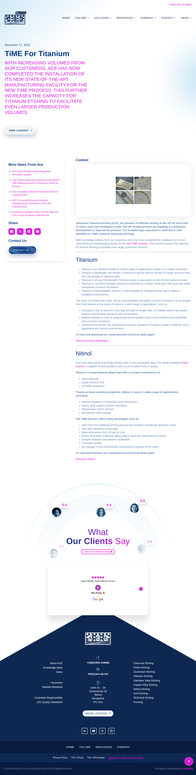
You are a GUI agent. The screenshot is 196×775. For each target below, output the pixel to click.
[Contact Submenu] (174, 18)
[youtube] (94, 731)
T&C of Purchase (96, 757)
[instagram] (111, 731)
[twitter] (102, 731)
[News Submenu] (190, 18)
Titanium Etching (143, 676)
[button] (55, 589)
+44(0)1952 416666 (180, 4)
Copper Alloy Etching (145, 684)
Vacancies (57, 682)
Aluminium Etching (144, 671)
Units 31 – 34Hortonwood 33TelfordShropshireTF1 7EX (98, 695)
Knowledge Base (53, 667)
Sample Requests (52, 687)
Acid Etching (140, 693)
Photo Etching (141, 667)
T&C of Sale (77, 757)
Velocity (188, 769)
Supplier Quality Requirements (125, 757)
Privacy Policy (60, 757)
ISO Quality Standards (50, 702)
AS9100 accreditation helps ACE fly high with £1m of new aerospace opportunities (35, 213)
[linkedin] (85, 731)
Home (66, 17)
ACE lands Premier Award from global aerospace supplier (31, 173)
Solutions (101, 17)
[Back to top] (189, 761)
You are (80, 17)
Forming (138, 702)
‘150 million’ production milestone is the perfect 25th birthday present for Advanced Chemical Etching (36, 183)
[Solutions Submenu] (110, 18)
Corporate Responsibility (48, 697)
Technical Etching (143, 697)
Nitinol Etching (141, 689)
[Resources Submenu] (134, 18)
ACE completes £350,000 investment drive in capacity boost (35, 193)
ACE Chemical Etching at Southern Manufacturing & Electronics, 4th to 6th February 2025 (31, 203)
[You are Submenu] (87, 18)
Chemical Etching (143, 663)
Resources (125, 17)
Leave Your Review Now (96, 551)
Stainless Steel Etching (146, 680)
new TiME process (137, 243)
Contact (167, 17)
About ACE (56, 663)
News (185, 17)
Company (146, 17)
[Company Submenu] (154, 18)
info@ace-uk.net (98, 674)
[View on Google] (98, 588)
